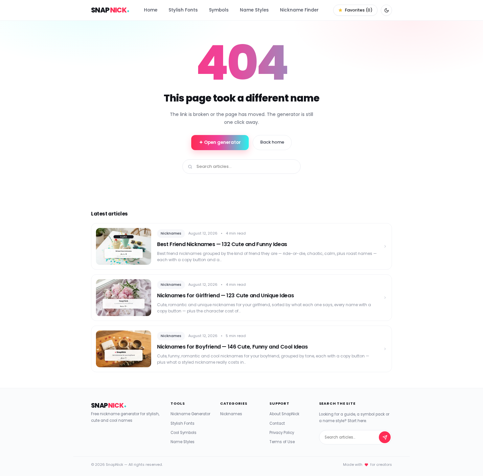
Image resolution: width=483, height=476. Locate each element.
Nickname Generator (190, 414)
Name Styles (254, 10)
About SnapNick (284, 414)
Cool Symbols (183, 432)
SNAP (110, 10)
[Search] (385, 437)
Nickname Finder (299, 10)
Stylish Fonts (183, 10)
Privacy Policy (281, 432)
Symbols (219, 10)
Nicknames (231, 414)
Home (150, 10)
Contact (277, 423)
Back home (272, 142)
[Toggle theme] (386, 10)
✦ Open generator (220, 142)
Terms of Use (282, 441)
